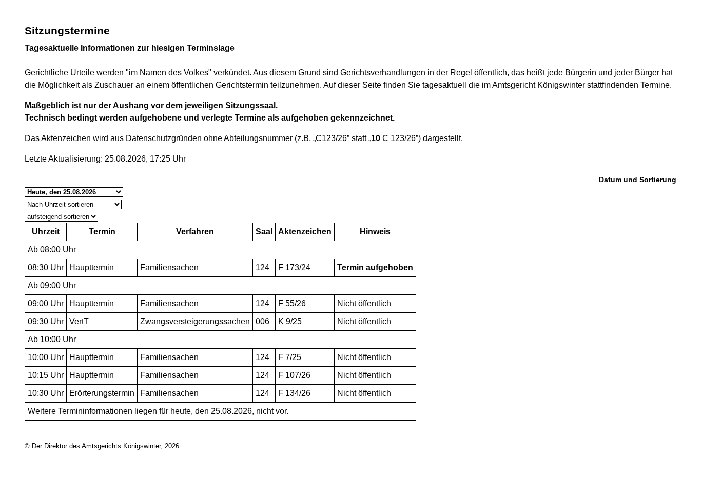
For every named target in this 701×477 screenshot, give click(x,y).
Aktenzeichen (305, 231)
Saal (264, 231)
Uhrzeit (46, 231)
